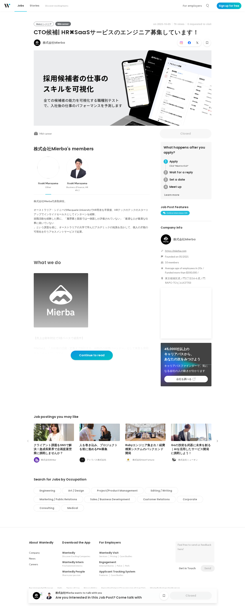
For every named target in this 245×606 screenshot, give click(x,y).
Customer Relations (156, 499)
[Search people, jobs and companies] (207, 5)
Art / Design (76, 490)
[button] (41, 542)
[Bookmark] (207, 42)
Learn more (171, 195)
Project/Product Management (117, 490)
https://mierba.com (175, 250)
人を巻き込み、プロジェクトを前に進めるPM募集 (98, 447)
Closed (185, 133)
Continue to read (91, 355)
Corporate (190, 499)
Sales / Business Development (110, 499)
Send (207, 568)
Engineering (47, 490)
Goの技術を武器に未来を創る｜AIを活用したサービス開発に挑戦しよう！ (191, 449)
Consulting (47, 508)
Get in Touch (187, 568)
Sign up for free (229, 6)
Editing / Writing (161, 490)
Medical (72, 508)
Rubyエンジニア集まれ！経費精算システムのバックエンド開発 (145, 449)
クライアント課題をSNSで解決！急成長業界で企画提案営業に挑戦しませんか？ (53, 449)
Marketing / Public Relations (58, 499)
